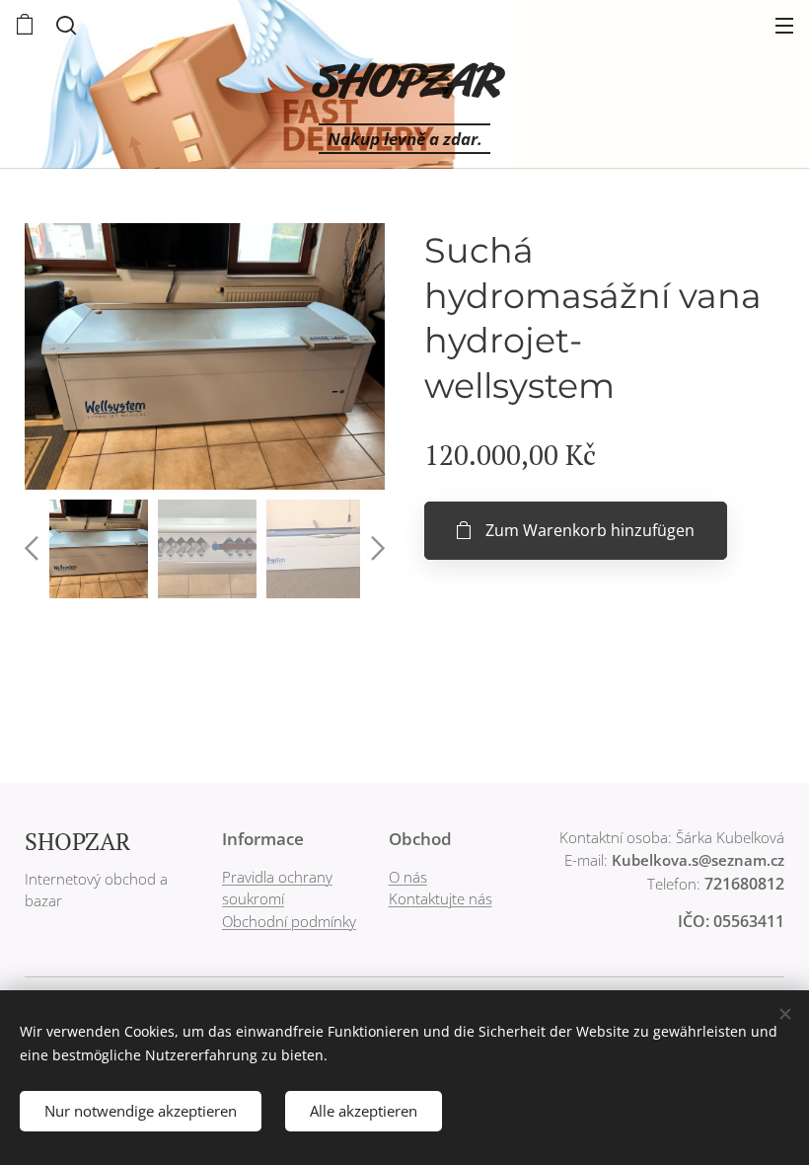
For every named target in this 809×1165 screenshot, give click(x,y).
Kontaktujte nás (440, 898)
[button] (64, 24)
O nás (408, 877)
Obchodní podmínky (289, 921)
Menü (784, 24)
